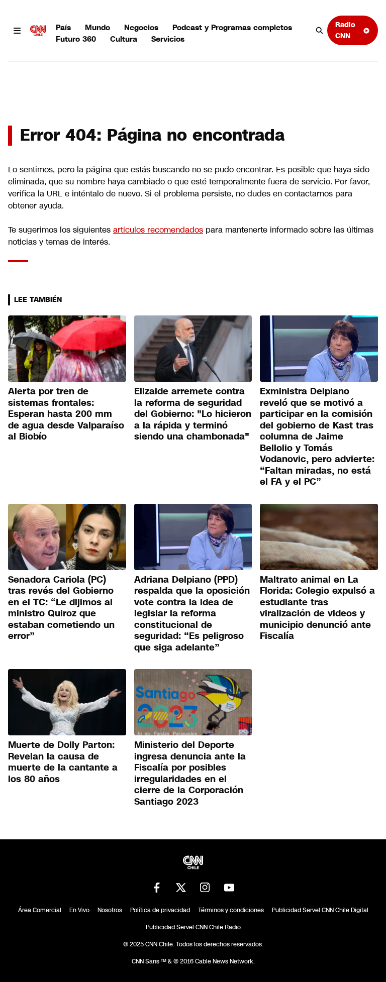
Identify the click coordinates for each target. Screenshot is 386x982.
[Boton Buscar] (320, 31)
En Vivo (79, 910)
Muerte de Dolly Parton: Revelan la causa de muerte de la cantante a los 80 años (63, 762)
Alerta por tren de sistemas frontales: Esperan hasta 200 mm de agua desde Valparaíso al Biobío (66, 414)
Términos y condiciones (231, 910)
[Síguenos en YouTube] (229, 888)
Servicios (167, 39)
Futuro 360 (76, 39)
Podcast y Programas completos (232, 27)
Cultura (123, 39)
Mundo (97, 27)
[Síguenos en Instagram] (205, 888)
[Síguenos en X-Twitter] (181, 888)
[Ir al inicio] (38, 30)
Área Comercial (39, 910)
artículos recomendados (158, 230)
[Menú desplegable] (17, 31)
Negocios (141, 27)
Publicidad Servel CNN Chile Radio (193, 927)
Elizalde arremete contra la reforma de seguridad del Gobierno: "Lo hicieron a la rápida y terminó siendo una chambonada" (192, 414)
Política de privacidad (160, 910)
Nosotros (110, 910)
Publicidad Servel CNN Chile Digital (320, 910)
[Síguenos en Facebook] (157, 888)
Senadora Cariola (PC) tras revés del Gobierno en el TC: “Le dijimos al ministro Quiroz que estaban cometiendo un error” (61, 608)
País (63, 27)
